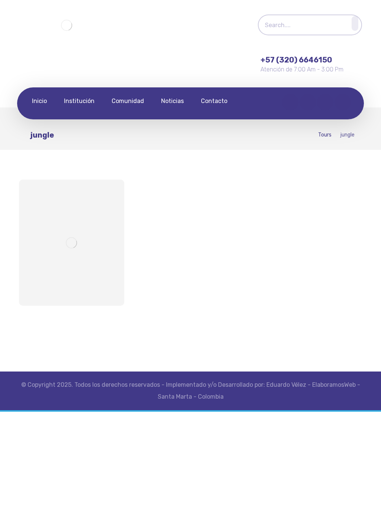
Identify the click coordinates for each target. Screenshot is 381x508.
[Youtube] (342, 102)
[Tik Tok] (325, 102)
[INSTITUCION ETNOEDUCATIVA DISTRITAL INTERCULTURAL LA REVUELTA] (66, 25)
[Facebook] (290, 102)
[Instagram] (308, 102)
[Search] (352, 23)
